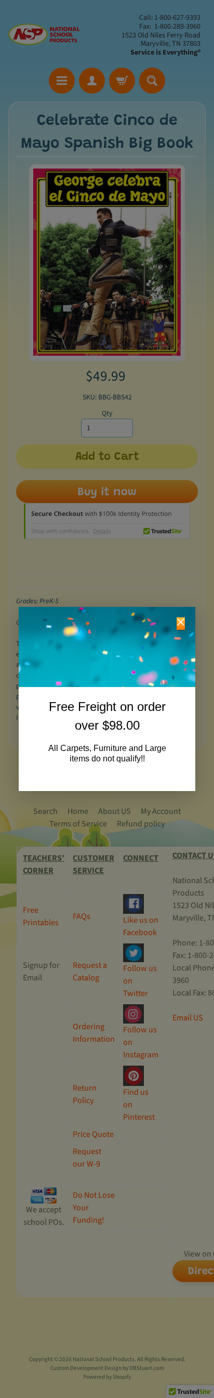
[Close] (181, 623)
